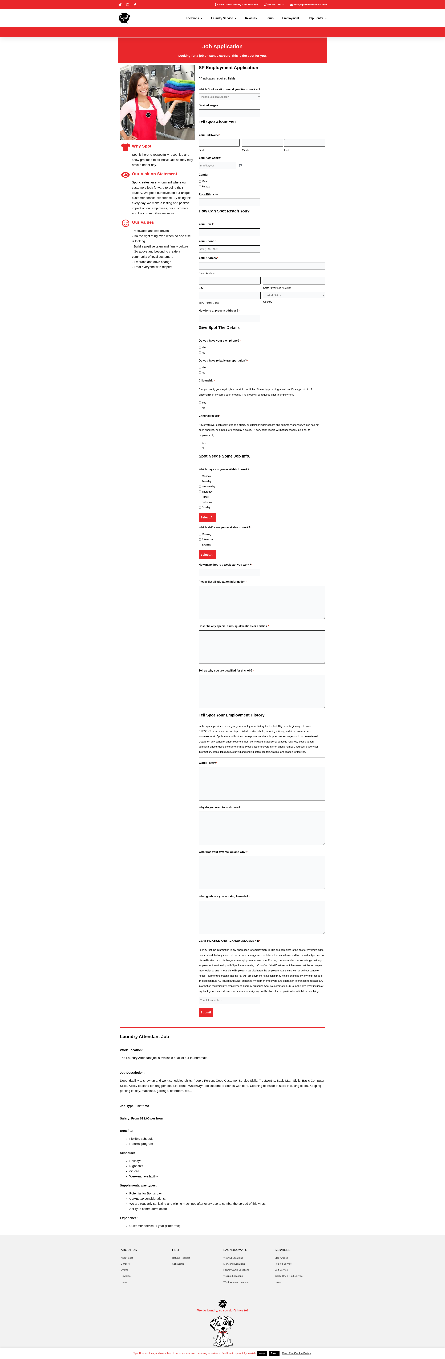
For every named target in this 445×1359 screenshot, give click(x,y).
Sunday (206, 507)
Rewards (251, 18)
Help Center (315, 18)
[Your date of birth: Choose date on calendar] (241, 165)
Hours (269, 18)
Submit (205, 1012)
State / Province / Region (277, 287)
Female (206, 186)
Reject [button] (274, 1353)
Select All (207, 517)
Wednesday (208, 486)
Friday (205, 496)
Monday (206, 476)
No (203, 352)
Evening (206, 544)
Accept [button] (262, 1353)
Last (286, 150)
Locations (192, 18)
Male (204, 181)
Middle (245, 150)
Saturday (207, 502)
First (201, 150)
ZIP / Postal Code (209, 302)
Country (267, 301)
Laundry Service (222, 18)
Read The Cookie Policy (296, 1353)
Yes (204, 347)
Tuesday (207, 481)
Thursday (207, 491)
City (201, 287)
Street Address (207, 273)
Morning (206, 534)
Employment (290, 18)
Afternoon (207, 539)
